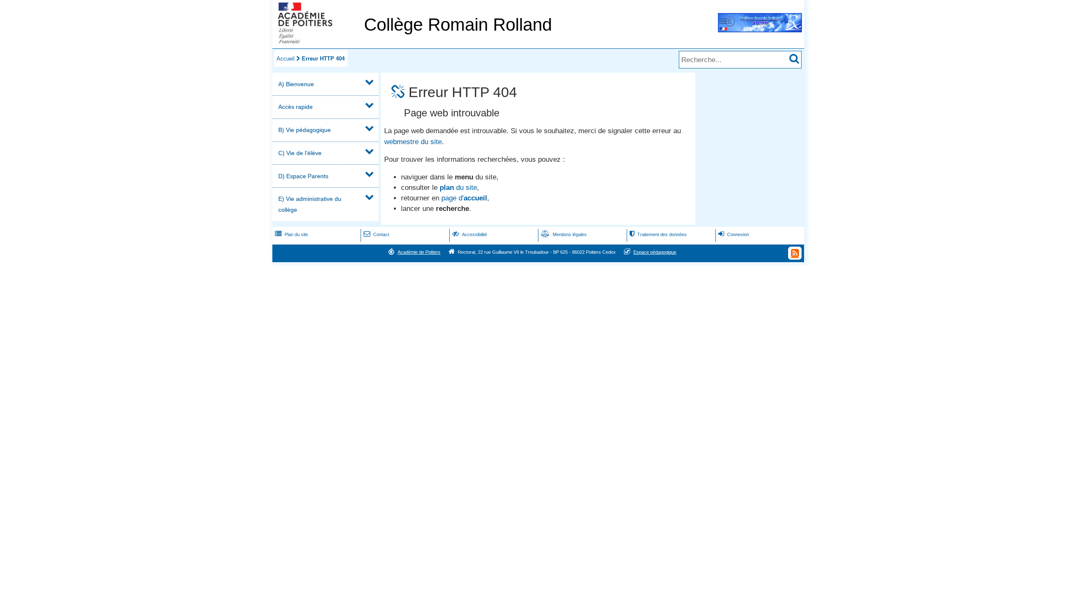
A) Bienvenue (296, 84)
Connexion (733, 234)
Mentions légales (564, 234)
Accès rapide (295, 106)
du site (458, 188)
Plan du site (291, 234)
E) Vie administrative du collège (309, 204)
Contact (376, 234)
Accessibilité (469, 234)
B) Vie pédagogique (304, 129)
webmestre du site (413, 142)
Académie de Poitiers (419, 252)
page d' (464, 198)
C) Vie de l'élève (300, 153)
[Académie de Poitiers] (316, 41)
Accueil (286, 58)
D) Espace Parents (303, 176)
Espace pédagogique (654, 252)
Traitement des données (658, 234)
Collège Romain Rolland (458, 24)
